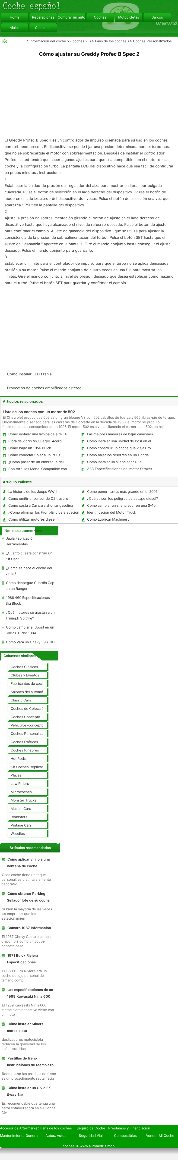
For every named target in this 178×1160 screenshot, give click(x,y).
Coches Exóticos (24, 742)
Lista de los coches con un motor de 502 (39, 411)
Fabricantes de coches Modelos (37, 683)
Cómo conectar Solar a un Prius (34, 455)
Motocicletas (128, 17)
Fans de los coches (111, 41)
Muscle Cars (21, 808)
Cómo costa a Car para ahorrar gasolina (40, 505)
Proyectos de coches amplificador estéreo (45, 388)
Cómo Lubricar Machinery (108, 519)
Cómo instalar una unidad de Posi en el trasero (119, 442)
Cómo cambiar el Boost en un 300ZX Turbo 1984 (30, 630)
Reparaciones (43, 17)
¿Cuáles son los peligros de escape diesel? (122, 498)
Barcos (157, 17)
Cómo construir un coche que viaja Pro (119, 448)
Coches (100, 17)
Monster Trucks (23, 800)
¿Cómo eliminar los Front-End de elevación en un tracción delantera (43, 513)
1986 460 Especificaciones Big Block (28, 600)
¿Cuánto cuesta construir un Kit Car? (29, 556)
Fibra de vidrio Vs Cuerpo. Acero (35, 441)
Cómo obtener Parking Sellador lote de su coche (28, 896)
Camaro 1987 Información (29, 928)
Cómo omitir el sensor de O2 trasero (38, 498)
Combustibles (125, 1135)
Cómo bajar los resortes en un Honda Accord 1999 (118, 456)
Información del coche (48, 41)
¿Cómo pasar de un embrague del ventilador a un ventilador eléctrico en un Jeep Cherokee (41, 463)
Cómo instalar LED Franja (30, 374)
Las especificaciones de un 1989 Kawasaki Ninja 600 (30, 993)
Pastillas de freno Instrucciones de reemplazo (30, 1061)
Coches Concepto (25, 717)
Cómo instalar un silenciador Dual (114, 462)
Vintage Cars (21, 825)
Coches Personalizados (152, 41)
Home (14, 17)
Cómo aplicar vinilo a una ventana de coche (28, 862)
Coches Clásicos (24, 667)
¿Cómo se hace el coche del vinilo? (29, 571)
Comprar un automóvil (72, 17)
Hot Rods (18, 758)
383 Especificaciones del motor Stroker (119, 469)
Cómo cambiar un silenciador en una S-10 (121, 505)
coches (78, 41)
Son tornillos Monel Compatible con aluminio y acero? (37, 470)
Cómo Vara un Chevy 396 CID (30, 642)
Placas (16, 775)
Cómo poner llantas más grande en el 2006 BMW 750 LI (122, 492)
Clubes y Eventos (25, 675)
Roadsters (19, 817)
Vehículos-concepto (27, 725)
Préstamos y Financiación (129, 1128)
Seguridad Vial (91, 1135)
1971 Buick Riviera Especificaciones (22, 958)
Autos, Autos (55, 1135)
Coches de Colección (28, 708)
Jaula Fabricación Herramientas (20, 541)
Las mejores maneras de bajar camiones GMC (120, 435)
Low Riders (20, 783)
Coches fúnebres (25, 750)
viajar (14, 27)
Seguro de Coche (90, 1128)
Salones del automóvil (29, 692)
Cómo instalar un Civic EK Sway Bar (29, 1091)
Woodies (18, 833)
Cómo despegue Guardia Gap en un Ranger (30, 586)
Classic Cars (21, 700)
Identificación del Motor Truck (111, 512)
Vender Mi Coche (160, 1135)
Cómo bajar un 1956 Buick (29, 448)
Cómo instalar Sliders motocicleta (25, 1027)
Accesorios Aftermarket (19, 1128)
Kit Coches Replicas (27, 767)
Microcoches (21, 792)
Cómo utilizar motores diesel (32, 519)
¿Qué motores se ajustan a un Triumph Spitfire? (30, 615)
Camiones (43, 27)
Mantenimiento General (19, 1135)
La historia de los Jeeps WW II (32, 491)
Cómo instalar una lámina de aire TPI (38, 434)
